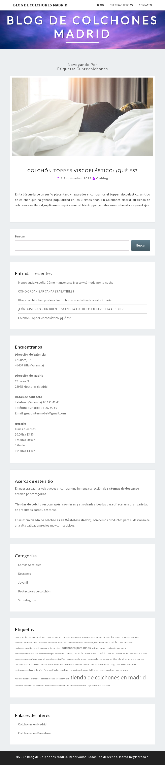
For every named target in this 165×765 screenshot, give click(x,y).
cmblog (102, 178)
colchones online (121, 642)
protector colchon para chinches (114, 670)
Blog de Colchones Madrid (40, 4)
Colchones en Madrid (32, 724)
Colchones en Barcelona (34, 733)
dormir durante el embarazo (131, 659)
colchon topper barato (116, 648)
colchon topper (98, 648)
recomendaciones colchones (27, 678)
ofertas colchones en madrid (77, 664)
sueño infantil (62, 678)
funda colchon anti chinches (27, 664)
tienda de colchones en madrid (108, 677)
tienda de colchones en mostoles (29, 685)
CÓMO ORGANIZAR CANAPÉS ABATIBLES (46, 291)
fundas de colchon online (52, 664)
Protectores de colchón (34, 591)
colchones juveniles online (96, 642)
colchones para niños (76, 648)
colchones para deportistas (48, 648)
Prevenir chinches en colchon (56, 670)
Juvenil (23, 582)
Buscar (20, 236)
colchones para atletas (25, 648)
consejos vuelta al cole (76, 659)
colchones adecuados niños (51, 642)
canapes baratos (54, 637)
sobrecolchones (48, 678)
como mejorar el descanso (26, 653)
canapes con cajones (72, 637)
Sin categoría (27, 600)
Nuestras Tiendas (121, 5)
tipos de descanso (78, 685)
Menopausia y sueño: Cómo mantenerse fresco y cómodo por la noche (65, 282)
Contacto (145, 5)
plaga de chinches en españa (123, 664)
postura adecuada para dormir (28, 670)
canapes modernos (130, 637)
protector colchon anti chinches (84, 670)
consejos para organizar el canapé (30, 659)
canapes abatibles (37, 637)
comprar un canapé (138, 653)
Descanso (24, 574)
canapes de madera (111, 637)
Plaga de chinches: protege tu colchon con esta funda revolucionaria (64, 300)
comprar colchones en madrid (86, 653)
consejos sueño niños (55, 659)
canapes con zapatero (91, 637)
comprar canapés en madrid (51, 653)
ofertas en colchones (100, 664)
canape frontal (21, 637)
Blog (100, 5)
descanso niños (110, 659)
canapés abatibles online (26, 642)
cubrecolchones (95, 659)
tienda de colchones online (57, 685)
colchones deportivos (73, 642)
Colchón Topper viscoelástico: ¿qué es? (82, 170)
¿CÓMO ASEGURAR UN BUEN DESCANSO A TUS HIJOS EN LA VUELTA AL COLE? (71, 309)
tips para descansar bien (99, 685)
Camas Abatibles (29, 565)
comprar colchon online (118, 653)
